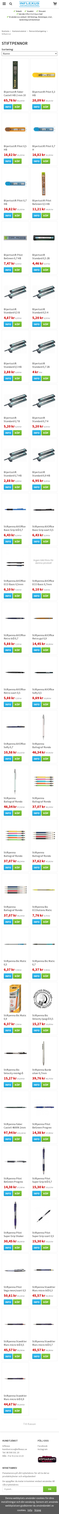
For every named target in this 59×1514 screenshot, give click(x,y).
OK (49, 1489)
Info (8, 106)
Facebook (43, 1445)
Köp (17, 106)
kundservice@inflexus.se (14, 1449)
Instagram (43, 1449)
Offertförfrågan (32, 14)
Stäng (37, 1510)
